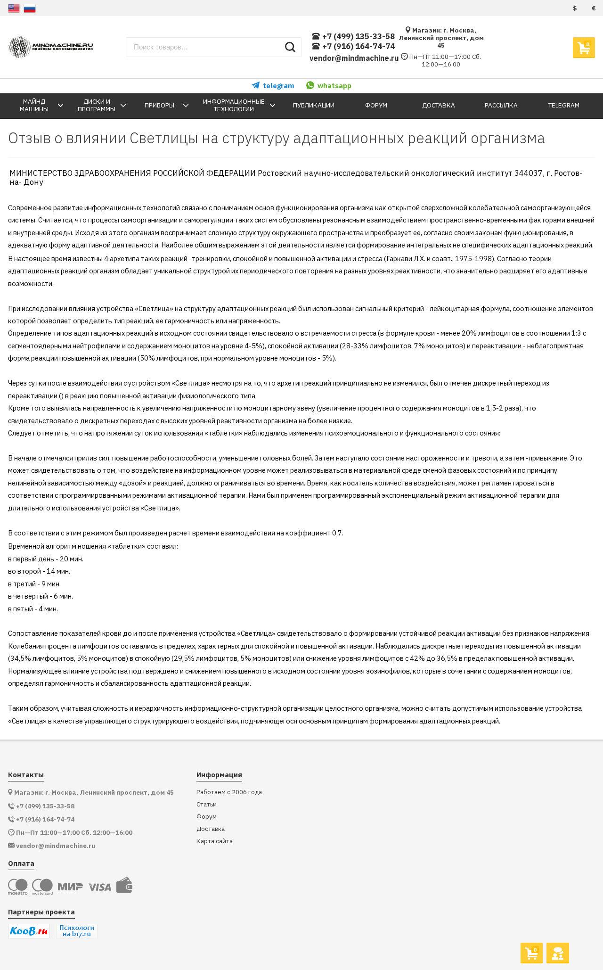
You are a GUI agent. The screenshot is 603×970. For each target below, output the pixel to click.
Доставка (210, 828)
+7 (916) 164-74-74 (358, 46)
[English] (14, 8)
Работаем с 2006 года (229, 792)
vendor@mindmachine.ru (354, 58)
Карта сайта (214, 841)
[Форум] (557, 952)
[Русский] (29, 8)
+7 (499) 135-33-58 (358, 36)
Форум (206, 816)
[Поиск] (290, 47)
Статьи (206, 804)
